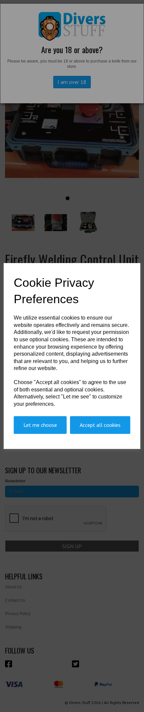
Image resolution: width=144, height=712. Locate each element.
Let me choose (40, 425)
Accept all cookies (100, 425)
